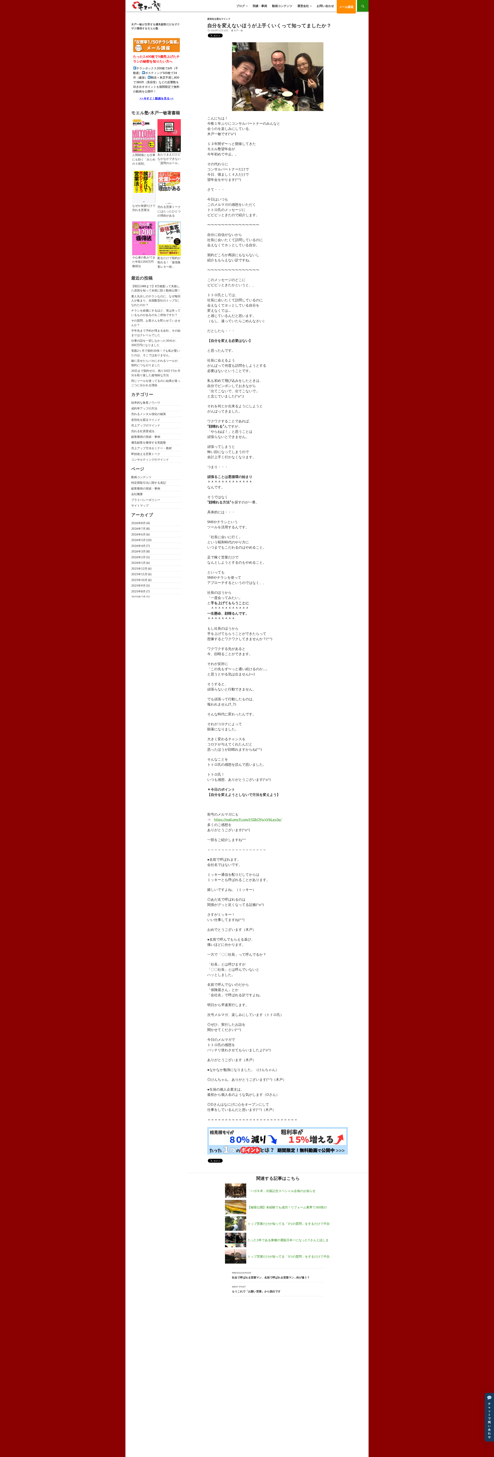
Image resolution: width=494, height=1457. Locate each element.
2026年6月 (138, 534)
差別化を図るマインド (218, 18)
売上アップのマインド (145, 425)
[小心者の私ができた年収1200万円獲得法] (144, 238)
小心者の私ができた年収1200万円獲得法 (143, 262)
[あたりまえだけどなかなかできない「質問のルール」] (169, 135)
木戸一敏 (238, 30)
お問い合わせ (325, 6)
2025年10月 (139, 580)
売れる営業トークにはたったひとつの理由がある (169, 211)
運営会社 (303, 6)
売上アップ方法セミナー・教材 (151, 448)
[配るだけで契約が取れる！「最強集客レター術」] (169, 238)
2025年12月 (139, 568)
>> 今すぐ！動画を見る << (157, 98)
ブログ (240, 6)
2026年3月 (138, 551)
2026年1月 (138, 562)
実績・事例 (260, 6)
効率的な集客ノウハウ (145, 402)
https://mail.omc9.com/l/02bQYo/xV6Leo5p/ (248, 819)
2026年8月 (138, 523)
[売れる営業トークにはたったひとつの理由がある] (169, 187)
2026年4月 (138, 545)
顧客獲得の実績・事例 (145, 436)
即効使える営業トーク (145, 454)
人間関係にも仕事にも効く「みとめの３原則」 (143, 159)
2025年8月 (138, 591)
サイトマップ (140, 505)
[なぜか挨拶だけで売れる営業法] (144, 186)
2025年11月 (139, 574)
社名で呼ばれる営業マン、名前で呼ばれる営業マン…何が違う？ (271, 1275)
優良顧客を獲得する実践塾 (148, 442)
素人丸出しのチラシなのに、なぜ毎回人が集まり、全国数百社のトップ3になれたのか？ (155, 300)
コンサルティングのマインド (150, 459)
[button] (489, 1417)
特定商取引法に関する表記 (148, 482)
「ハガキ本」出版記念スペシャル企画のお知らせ (282, 1191)
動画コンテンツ (282, 6)
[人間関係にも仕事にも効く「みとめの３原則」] (144, 135)
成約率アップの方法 (144, 408)
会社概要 (137, 494)
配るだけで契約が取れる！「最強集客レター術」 (169, 262)
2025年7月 (138, 597)
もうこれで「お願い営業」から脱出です (256, 1289)
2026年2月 (138, 557)
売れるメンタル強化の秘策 (148, 414)
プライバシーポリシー (145, 499)
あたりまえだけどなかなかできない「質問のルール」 (169, 158)
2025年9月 (138, 585)
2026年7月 (138, 528)
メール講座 (346, 6)
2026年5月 (138, 540)
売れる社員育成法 (142, 431)
